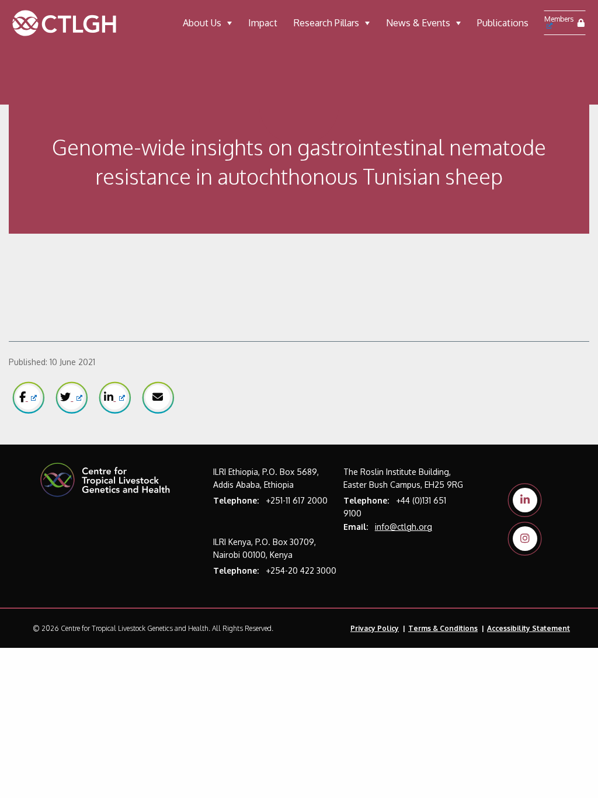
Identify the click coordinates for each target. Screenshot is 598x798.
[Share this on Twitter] (71, 397)
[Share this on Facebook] (28, 397)
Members (558, 19)
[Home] (77, 23)
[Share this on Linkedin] (114, 397)
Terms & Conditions (443, 628)
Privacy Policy (374, 628)
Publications (503, 23)
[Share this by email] (157, 397)
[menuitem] (207, 22)
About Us (202, 23)
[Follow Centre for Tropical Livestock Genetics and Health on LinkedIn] (525, 500)
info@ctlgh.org (403, 527)
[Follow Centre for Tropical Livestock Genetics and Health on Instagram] (525, 538)
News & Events (418, 23)
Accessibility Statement (528, 628)
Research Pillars (326, 23)
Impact (262, 23)
